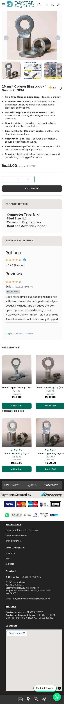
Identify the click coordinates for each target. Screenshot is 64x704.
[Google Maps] (28, 699)
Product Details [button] (17, 204)
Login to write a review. (19, 333)
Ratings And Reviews (19, 240)
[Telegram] (44, 699)
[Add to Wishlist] (60, 88)
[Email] (20, 699)
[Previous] (6, 37)
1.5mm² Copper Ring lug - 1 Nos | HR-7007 (17, 387)
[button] (44, 4)
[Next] (57, 37)
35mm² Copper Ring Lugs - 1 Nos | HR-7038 (16, 453)
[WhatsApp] (36, 699)
